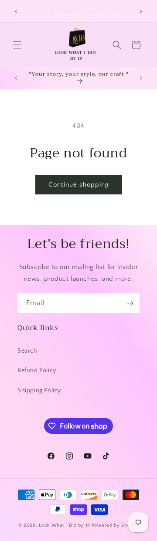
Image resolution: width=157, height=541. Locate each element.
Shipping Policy (39, 390)
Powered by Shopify (115, 525)
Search (27, 350)
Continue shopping (78, 184)
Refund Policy (36, 370)
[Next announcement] (140, 11)
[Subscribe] (130, 303)
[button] (17, 44)
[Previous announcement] (16, 11)
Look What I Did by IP (64, 525)
